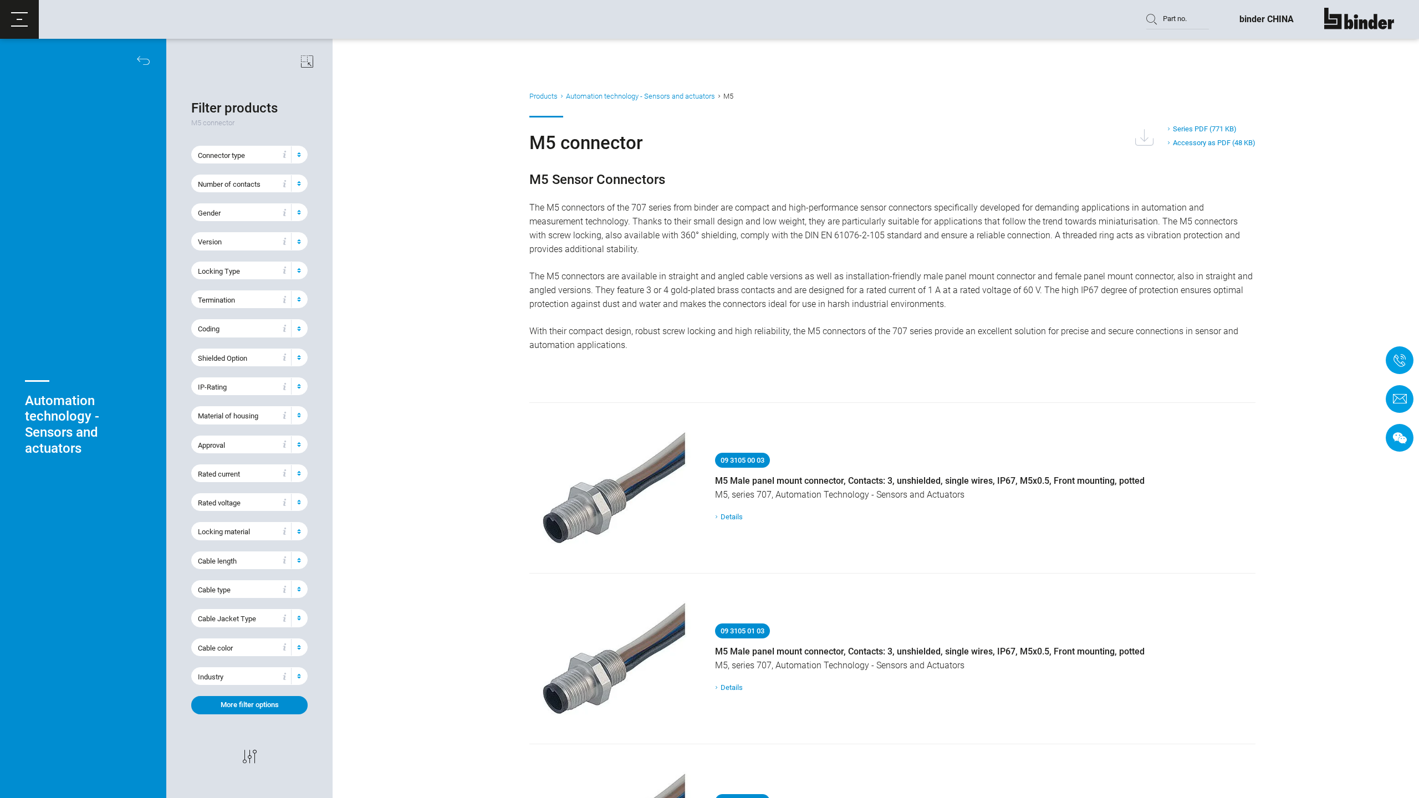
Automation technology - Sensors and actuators (640, 96)
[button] (19, 19)
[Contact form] (1399, 399)
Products (543, 96)
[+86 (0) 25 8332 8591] (1399, 360)
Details (732, 517)
